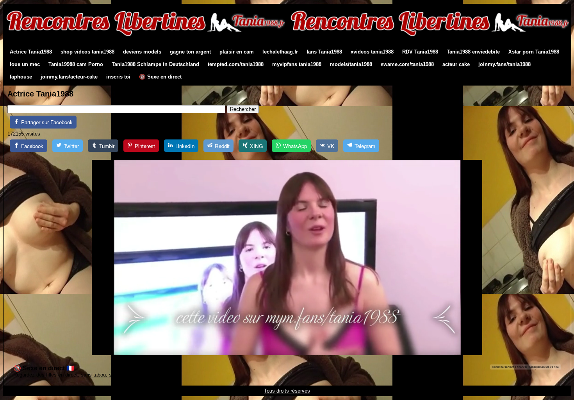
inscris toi (118, 77)
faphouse (21, 77)
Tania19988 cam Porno (75, 64)
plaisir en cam (236, 52)
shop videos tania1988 (87, 52)
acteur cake (456, 64)
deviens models (142, 52)
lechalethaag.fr (280, 52)
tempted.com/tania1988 (236, 64)
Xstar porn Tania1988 (533, 52)
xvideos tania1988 (372, 52)
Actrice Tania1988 (31, 52)
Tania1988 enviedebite (473, 52)
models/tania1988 (351, 64)
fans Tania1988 (324, 52)
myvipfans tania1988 (296, 64)
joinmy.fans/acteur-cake (69, 77)
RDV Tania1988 (420, 52)
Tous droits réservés (287, 391)
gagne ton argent (190, 52)
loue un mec (25, 64)
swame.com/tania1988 (407, 64)
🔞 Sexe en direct (160, 77)
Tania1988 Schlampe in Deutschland (155, 64)
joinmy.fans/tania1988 (504, 64)
